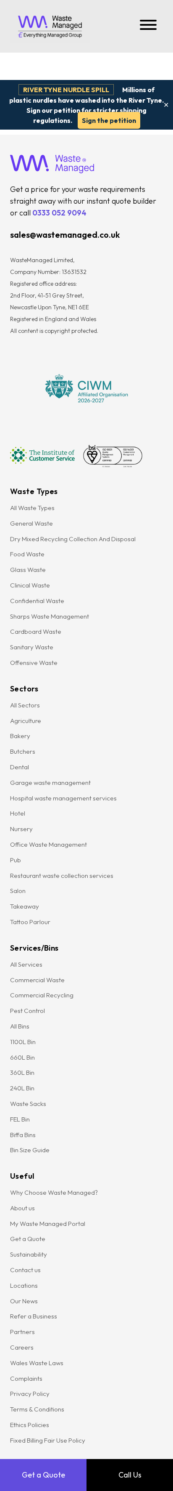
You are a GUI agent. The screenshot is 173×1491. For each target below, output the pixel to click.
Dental (19, 767)
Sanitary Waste (31, 647)
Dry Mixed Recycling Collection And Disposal (73, 539)
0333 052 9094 (59, 213)
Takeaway (24, 906)
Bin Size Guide (30, 1150)
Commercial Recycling (41, 995)
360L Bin (22, 1072)
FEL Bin (20, 1119)
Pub (15, 860)
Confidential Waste (37, 601)
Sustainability (28, 1254)
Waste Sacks (28, 1104)
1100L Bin (23, 1042)
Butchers (22, 751)
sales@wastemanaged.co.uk (65, 234)
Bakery (20, 736)
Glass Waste (28, 570)
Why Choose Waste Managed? (54, 1192)
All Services (26, 964)
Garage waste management (51, 783)
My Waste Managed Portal (47, 1224)
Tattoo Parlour (30, 922)
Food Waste (27, 554)
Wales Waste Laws (36, 1363)
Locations (24, 1285)
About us (22, 1208)
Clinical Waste (30, 585)
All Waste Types (32, 508)
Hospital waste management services (64, 798)
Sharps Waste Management (49, 616)
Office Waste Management (48, 844)
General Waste (31, 523)
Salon (18, 891)
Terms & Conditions (37, 1409)
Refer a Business (33, 1316)
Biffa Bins (23, 1135)
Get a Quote (43, 1475)
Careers (22, 1347)
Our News (24, 1301)
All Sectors (25, 705)
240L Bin (22, 1088)
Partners (22, 1332)
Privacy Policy (30, 1394)
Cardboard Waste (35, 631)
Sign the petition (109, 120)
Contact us (25, 1270)
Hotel (17, 813)
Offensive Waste (34, 663)
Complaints (26, 1378)
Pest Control (27, 1011)
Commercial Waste (37, 980)
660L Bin (22, 1057)
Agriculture (25, 721)
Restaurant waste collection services (61, 876)
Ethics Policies (29, 1425)
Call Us (130, 1475)
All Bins (19, 1026)
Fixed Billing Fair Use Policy (47, 1440)
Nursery (21, 829)
